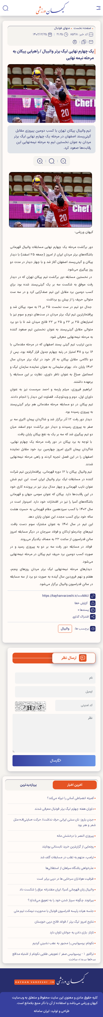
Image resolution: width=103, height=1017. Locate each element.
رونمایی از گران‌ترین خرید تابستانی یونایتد (68, 846)
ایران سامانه (42, 1011)
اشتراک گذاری (81, 616)
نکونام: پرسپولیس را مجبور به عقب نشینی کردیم (63, 943)
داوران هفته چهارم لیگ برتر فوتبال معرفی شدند (64, 809)
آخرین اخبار (74, 785)
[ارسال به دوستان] (91, 42)
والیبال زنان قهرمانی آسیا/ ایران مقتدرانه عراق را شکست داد (57, 889)
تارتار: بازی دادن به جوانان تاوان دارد (72, 932)
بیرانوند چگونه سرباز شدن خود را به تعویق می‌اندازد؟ (61, 900)
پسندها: (84, 610)
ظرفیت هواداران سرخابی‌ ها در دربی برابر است (65, 878)
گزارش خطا (81, 603)
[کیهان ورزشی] (52, 7)
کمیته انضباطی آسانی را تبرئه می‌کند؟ (70, 798)
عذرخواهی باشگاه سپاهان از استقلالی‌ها (70, 868)
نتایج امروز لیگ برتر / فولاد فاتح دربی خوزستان (64, 921)
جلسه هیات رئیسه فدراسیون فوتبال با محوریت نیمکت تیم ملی (54, 911)
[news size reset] (51, 161)
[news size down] (63, 161)
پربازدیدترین (28, 785)
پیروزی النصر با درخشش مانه (75, 835)
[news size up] (40, 161)
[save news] (83, 41)
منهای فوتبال (62, 28)
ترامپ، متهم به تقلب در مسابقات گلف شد (67, 857)
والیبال (65, 628)
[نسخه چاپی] (74, 41)
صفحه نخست (82, 28)
